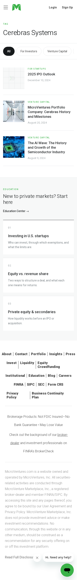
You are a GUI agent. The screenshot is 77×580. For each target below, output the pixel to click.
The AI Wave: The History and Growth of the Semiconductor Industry (47, 147)
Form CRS (55, 384)
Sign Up (67, 7)
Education (36, 376)
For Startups (37, 69)
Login (53, 7)
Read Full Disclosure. (21, 557)
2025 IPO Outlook (41, 74)
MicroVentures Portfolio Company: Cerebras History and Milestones (49, 112)
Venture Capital (57, 51)
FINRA (18, 384)
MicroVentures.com (19, 472)
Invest (12, 363)
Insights (55, 354)
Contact (21, 354)
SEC (41, 384)
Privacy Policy (12, 395)
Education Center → (16, 211)
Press (70, 354)
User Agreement (54, 506)
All (8, 51)
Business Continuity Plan (48, 395)
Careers (65, 376)
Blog (51, 376)
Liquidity (27, 363)
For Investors (29, 51)
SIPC (30, 384)
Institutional (15, 376)
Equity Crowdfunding (49, 365)
